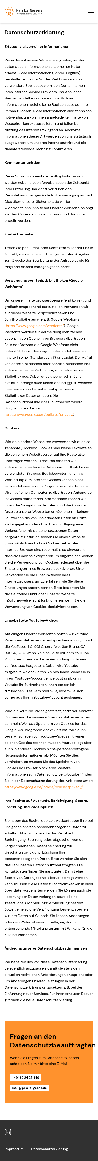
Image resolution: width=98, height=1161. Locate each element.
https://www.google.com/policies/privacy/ (39, 414)
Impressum (14, 1148)
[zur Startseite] (49, 11)
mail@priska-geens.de (29, 1088)
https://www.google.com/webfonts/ (35, 325)
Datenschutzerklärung (49, 1148)
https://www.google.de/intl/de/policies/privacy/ (43, 787)
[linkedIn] (8, 1132)
